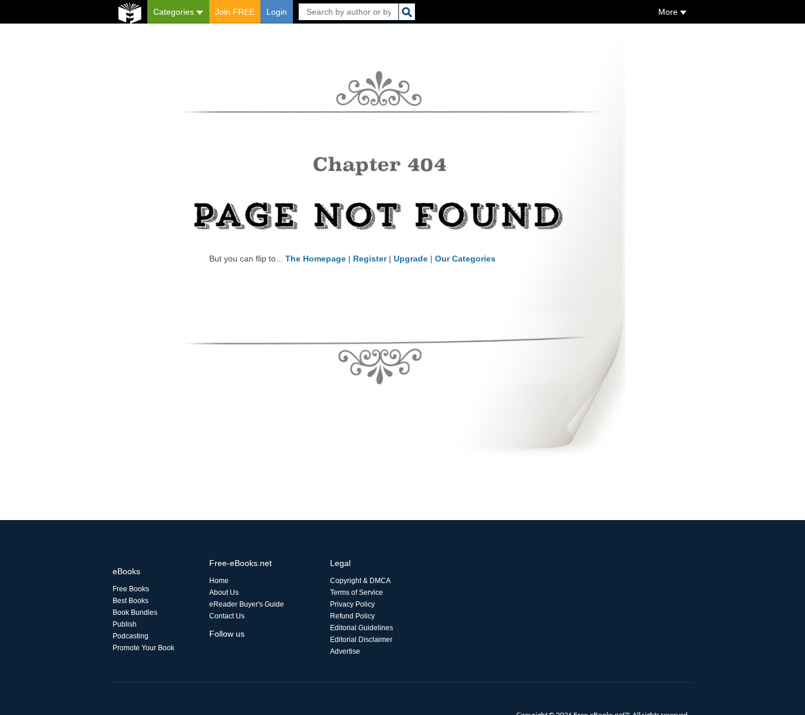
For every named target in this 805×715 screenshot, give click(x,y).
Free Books (131, 589)
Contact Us (227, 616)
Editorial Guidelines (361, 628)
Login (276, 11)
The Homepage (315, 258)
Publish (125, 624)
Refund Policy (352, 616)
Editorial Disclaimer (361, 639)
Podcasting (131, 636)
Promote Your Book (143, 648)
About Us (224, 592)
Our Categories (465, 258)
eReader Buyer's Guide (246, 604)
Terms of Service (356, 592)
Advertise (345, 651)
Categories (174, 11)
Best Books (131, 601)
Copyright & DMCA (360, 581)
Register (370, 258)
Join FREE (235, 11)
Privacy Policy (352, 604)
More (669, 11)
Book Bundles (135, 612)
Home (219, 581)
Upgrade (411, 258)
